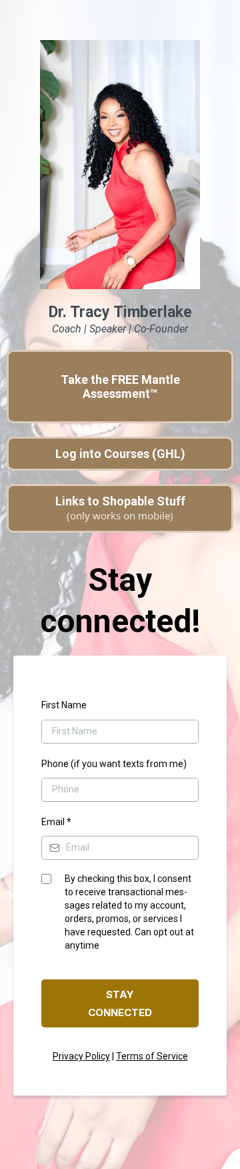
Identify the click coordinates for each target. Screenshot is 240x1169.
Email (56, 821)
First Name (64, 705)
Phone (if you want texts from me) (114, 763)
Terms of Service (152, 1056)
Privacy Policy (81, 1056)
